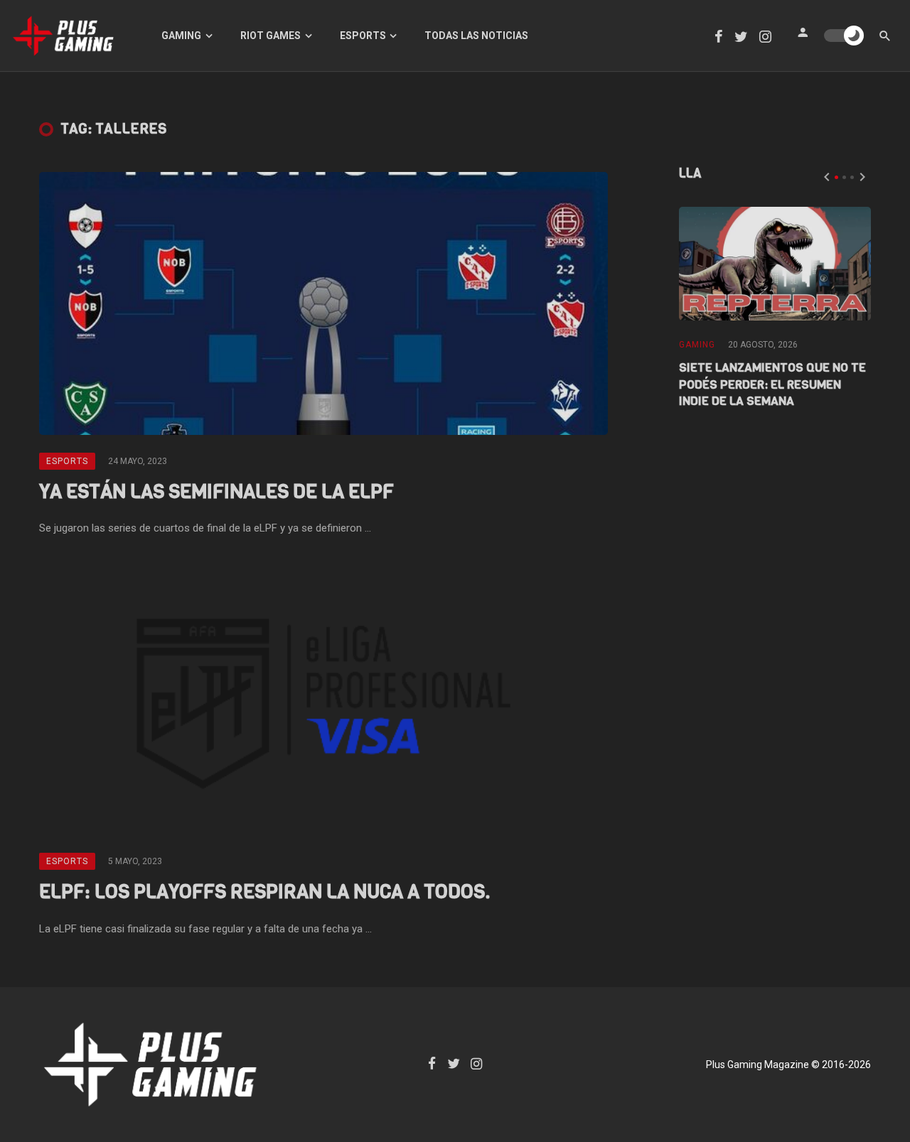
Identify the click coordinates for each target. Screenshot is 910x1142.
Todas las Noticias (476, 35)
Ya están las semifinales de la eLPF (216, 491)
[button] (836, 177)
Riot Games (270, 35)
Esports (363, 35)
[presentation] (826, 176)
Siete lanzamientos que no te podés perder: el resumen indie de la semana (772, 385)
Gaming (181, 35)
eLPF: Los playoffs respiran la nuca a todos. (265, 891)
